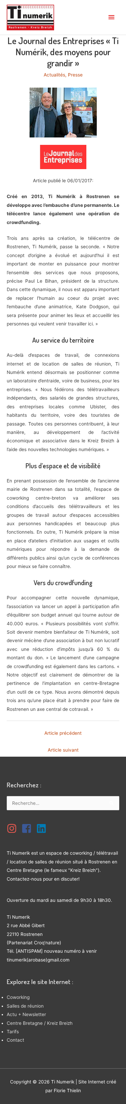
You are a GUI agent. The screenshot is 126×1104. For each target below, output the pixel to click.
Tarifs (13, 1031)
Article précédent (63, 733)
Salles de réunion (25, 1006)
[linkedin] (43, 828)
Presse (75, 74)
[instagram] (13, 828)
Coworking (18, 997)
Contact (15, 1040)
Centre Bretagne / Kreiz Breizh (40, 1023)
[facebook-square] (28, 828)
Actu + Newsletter (26, 1014)
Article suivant (63, 750)
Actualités (54, 74)
